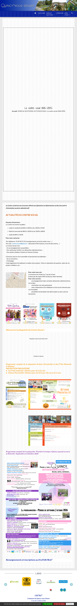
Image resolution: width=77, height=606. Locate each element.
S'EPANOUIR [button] (59, 13)
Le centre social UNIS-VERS (56, 111)
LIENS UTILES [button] (66, 14)
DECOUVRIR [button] (41, 13)
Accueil (14, 111)
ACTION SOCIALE (40, 111)
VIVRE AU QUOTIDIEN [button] (49, 14)
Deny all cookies (59, 604)
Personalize (70, 604)
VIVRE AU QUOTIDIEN (25, 111)
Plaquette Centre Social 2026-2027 (38, 338)
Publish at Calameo (38, 356)
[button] (35, 13)
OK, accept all (48, 604)
